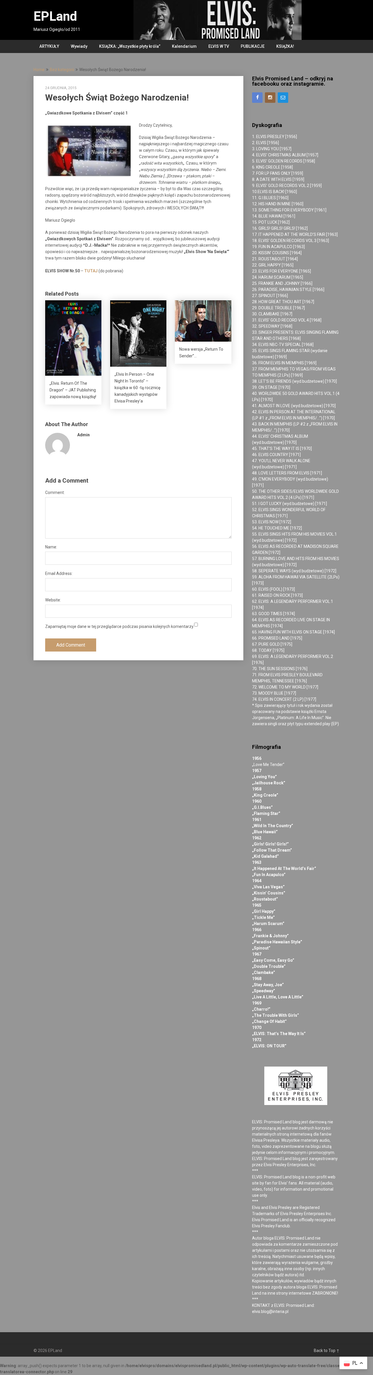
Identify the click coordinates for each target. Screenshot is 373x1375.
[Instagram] (270, 97)
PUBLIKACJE (253, 46)
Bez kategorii (62, 69)
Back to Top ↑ (326, 1350)
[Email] (283, 97)
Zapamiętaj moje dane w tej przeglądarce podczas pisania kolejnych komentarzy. (119, 626)
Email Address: (59, 573)
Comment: (55, 492)
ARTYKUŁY (49, 46)
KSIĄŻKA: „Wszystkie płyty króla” (129, 46)
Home (39, 69)
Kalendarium (184, 46)
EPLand (55, 16)
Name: (51, 547)
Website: (53, 600)
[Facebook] (257, 97)
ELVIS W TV (218, 46)
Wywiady (79, 46)
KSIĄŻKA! (285, 46)
